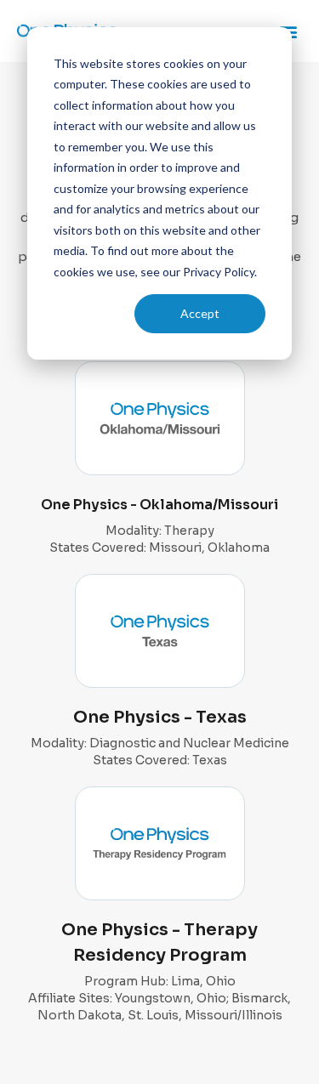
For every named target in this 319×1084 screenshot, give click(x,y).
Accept (199, 313)
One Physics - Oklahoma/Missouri (159, 505)
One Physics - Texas (160, 717)
